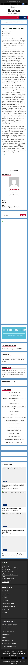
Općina (17, 651)
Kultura (22, 651)
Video (25, 17)
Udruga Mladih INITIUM (8, 578)
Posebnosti (5, 653)
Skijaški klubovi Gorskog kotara (10, 575)
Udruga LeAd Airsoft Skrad (9, 646)
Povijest (12, 651)
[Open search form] (17, 17)
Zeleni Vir (4, 612)
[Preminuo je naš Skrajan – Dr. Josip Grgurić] (14, 544)
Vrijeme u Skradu (6, 628)
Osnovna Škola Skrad (7, 580)
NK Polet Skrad (6, 569)
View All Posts (14, 195)
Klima (14, 653)
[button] (2, 17)
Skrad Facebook (6, 566)
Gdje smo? (6, 651)
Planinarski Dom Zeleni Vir (8, 606)
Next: (10, 206)
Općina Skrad (5, 581)
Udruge (10, 653)
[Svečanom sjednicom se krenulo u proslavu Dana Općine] (14, 520)
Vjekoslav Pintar (6, 31)
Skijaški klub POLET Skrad (8, 571)
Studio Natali (5, 609)
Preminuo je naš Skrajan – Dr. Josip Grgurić (13, 554)
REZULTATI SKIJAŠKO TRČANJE (9, 625)
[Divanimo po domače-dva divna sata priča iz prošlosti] (14, 475)
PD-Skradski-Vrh (6, 600)
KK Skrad (4, 597)
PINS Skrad (5, 591)
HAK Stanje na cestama (8, 631)
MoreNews (22, 661)
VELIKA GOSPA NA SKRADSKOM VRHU (11, 508)
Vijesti (5, 481)
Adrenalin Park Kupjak (7, 640)
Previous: (4, 201)
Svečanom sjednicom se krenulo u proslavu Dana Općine (13, 531)
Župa (18, 653)
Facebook (11, 655)
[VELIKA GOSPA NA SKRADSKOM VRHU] (14, 499)
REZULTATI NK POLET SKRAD (9, 643)
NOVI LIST (4, 637)
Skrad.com (14, 10)
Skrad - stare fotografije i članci (10, 568)
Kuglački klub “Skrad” (7, 573)
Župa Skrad (5, 576)
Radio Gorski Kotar (7, 634)
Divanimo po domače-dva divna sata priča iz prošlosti (13, 486)
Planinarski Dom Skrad (8, 603)
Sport (16, 655)
